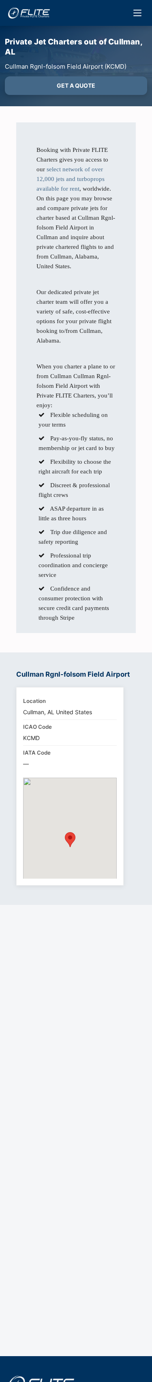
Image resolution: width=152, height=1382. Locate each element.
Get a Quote (76, 85)
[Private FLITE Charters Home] (29, 13)
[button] (70, 839)
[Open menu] (137, 13)
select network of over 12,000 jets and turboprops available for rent (70, 179)
